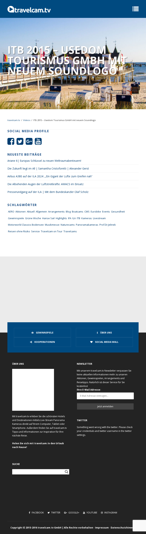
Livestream (99, 218)
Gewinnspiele (16, 218)
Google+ (73, 512)
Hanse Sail (48, 218)
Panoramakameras (87, 224)
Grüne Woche (33, 218)
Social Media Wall (106, 342)
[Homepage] (29, 9)
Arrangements (56, 211)
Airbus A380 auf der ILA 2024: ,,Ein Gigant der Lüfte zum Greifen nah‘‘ (49, 176)
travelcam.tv (13, 120)
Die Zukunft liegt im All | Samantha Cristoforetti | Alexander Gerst (48, 168)
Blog (68, 211)
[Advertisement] (73, 285)
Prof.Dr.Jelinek (107, 224)
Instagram (110, 512)
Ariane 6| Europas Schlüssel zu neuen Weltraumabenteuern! (44, 160)
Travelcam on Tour (51, 231)
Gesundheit (118, 211)
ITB (78, 218)
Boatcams (77, 211)
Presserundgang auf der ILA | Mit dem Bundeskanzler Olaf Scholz (47, 192)
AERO (11, 211)
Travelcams (70, 231)
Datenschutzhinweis (123, 527)
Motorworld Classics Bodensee (26, 224)
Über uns (106, 332)
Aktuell (31, 211)
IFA (69, 218)
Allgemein (41, 211)
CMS (87, 211)
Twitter (55, 512)
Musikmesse (52, 224)
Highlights (61, 218)
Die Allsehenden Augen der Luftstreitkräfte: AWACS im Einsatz (45, 184)
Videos (26, 120)
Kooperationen (44, 342)
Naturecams (68, 224)
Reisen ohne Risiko (19, 231)
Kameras (86, 218)
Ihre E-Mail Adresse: (89, 389)
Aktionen (20, 211)
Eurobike (96, 211)
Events (106, 211)
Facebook (37, 512)
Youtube (91, 512)
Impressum (102, 527)
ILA (74, 218)
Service (35, 231)
